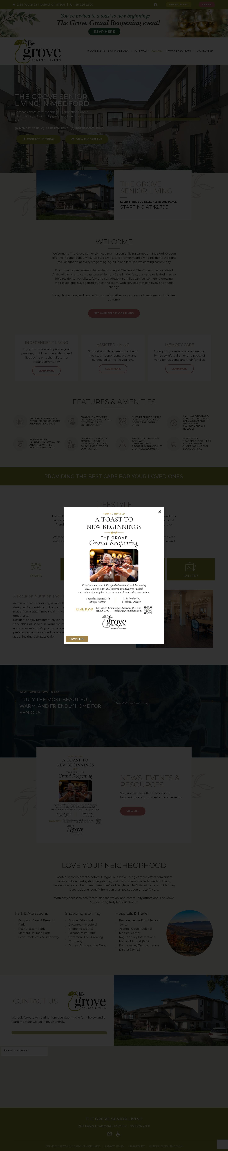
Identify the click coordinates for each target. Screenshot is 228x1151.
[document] (114, 575)
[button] (159, 511)
